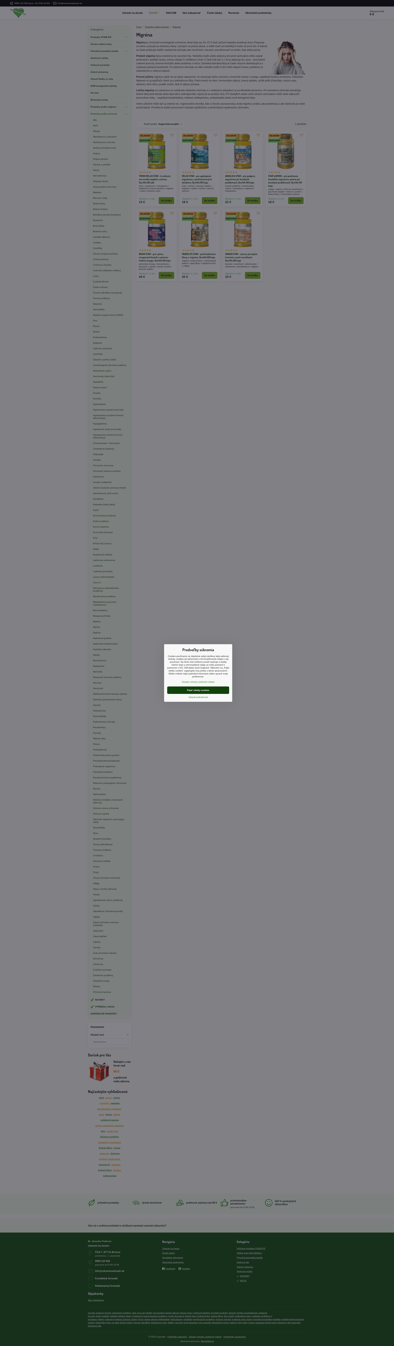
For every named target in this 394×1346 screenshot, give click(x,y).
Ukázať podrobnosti (198, 697)
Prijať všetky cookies (198, 690)
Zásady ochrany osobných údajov (198, 682)
